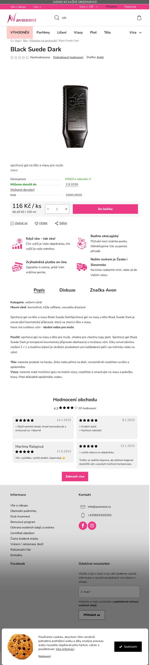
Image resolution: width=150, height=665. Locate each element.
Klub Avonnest (19, 516)
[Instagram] (91, 525)
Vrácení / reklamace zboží (25, 544)
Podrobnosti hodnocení (67, 57)
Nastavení (43, 656)
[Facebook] (81, 525)
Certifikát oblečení (21, 533)
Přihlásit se (90, 615)
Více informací (64, 649)
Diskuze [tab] (66, 290)
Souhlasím (129, 646)
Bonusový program (21, 522)
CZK (90, 6)
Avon (98, 57)
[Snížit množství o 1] (46, 209)
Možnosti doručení (21, 190)
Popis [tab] (38, 290)
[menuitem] (18, 32)
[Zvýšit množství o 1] (65, 209)
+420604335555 (98, 515)
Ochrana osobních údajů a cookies (31, 527)
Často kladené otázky (23, 539)
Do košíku (104, 209)
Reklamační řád (19, 550)
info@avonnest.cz (98, 507)
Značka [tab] (102, 290)
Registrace (129, 6)
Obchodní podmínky (22, 511)
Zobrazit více (73, 477)
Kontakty (15, 555)
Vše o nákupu (17, 7)
